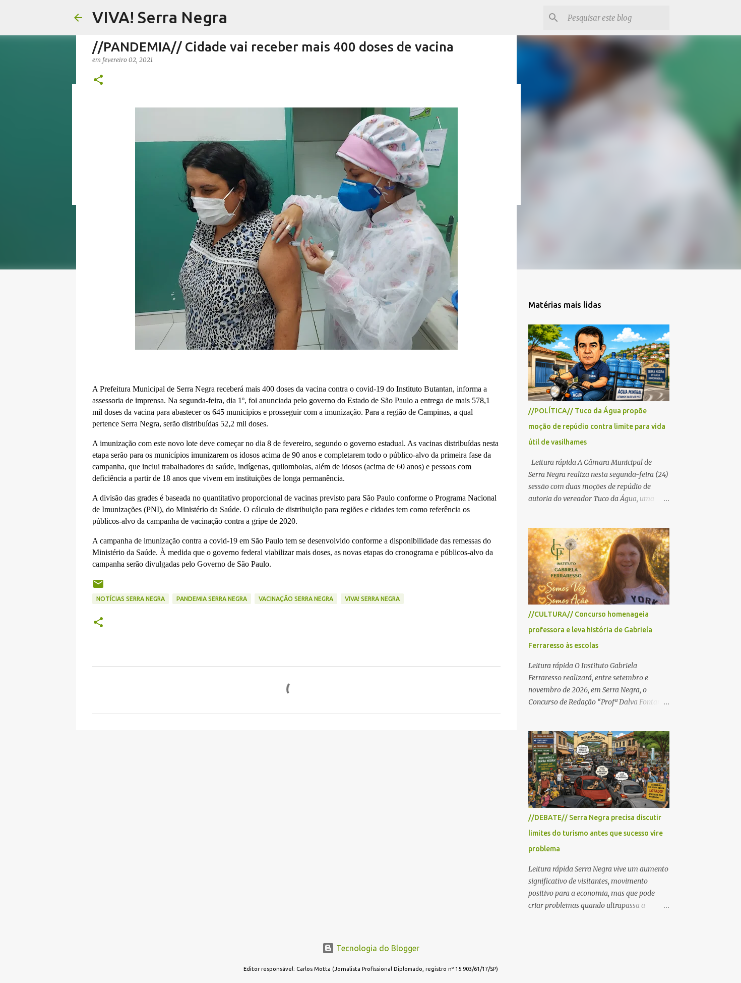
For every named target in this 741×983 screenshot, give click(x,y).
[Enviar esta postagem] (98, 587)
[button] (98, 80)
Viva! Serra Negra (372, 598)
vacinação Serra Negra (296, 598)
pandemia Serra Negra (211, 598)
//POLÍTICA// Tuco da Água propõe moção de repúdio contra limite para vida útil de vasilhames (596, 426)
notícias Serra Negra (130, 598)
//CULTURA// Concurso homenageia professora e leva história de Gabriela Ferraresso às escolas (590, 629)
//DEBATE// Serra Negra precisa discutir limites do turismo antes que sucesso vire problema (595, 833)
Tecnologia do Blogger (376, 948)
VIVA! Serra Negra (159, 17)
